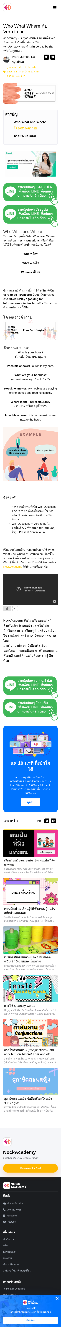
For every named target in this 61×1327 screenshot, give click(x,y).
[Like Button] (7, 608)
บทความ (7, 1258)
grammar (12, 67)
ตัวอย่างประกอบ (25, 136)
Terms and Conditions (14, 1288)
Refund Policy (10, 1295)
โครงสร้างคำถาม (25, 128)
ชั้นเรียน (7, 1239)
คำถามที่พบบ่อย (11, 1264)
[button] (55, 7)
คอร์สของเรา (9, 1251)
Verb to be (25, 67)
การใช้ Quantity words (19, 1005)
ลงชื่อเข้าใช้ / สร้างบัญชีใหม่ (17, 1270)
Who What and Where (30, 122)
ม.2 (23, 76)
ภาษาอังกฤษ (25, 71)
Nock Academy (12, 566)
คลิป (5, 1245)
